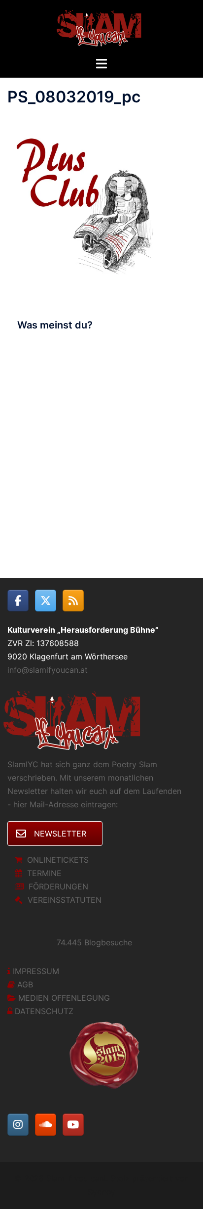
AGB (25, 984)
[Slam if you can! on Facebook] (18, 601)
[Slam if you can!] (101, 27)
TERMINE (44, 873)
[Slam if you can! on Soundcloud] (45, 1125)
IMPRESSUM (36, 971)
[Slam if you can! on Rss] (73, 601)
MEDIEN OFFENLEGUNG (64, 998)
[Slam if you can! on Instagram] (18, 1125)
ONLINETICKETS (58, 860)
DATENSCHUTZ (44, 1011)
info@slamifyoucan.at (47, 670)
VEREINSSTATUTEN (65, 900)
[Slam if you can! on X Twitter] (45, 601)
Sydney (101, 1192)
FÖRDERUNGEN (58, 886)
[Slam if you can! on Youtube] (73, 1125)
